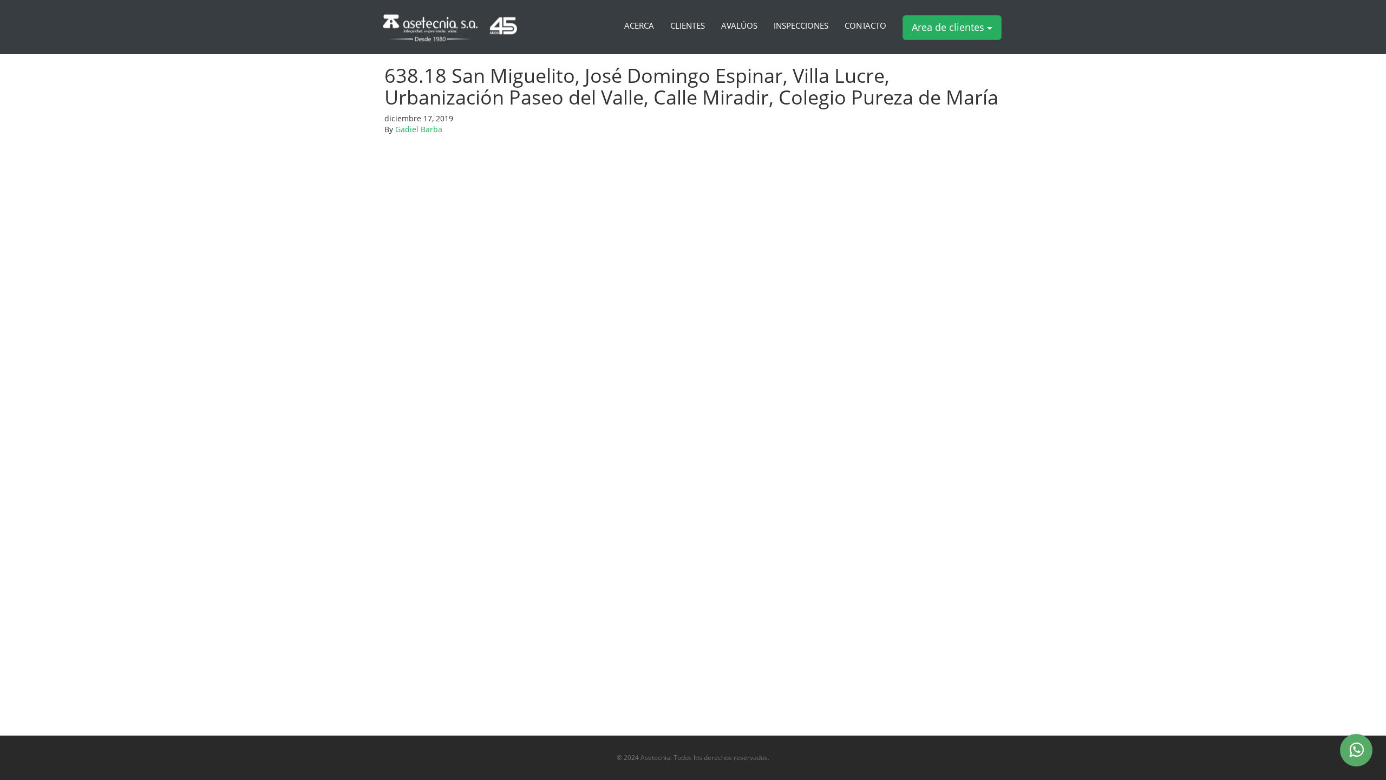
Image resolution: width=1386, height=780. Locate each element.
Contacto (865, 26)
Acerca (639, 26)
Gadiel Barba (418, 129)
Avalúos (739, 26)
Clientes (687, 26)
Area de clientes (949, 27)
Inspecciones (801, 26)
